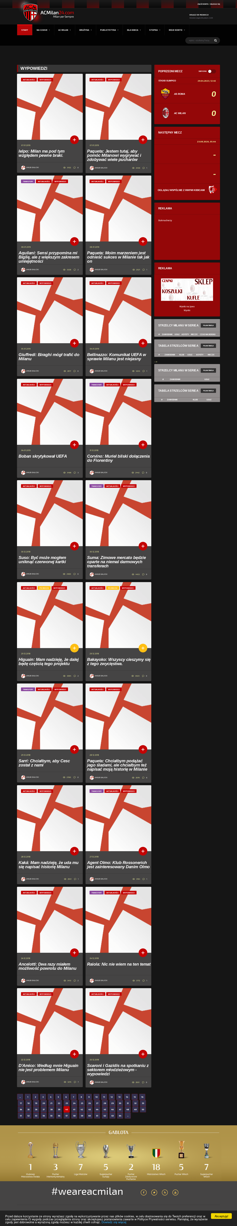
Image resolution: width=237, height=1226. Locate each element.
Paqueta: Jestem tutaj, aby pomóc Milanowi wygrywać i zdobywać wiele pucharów (114, 155)
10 (96, 1097)
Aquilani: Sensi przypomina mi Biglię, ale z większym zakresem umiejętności (49, 257)
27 (97, 1103)
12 (112, 1097)
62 (105, 1116)
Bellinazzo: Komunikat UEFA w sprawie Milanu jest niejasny (116, 356)
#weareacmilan (87, 1191)
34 (21, 1109)
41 (74, 1109)
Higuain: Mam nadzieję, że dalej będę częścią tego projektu (49, 661)
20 (44, 1103)
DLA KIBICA (132, 30)
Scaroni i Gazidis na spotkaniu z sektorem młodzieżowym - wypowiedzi (118, 1069)
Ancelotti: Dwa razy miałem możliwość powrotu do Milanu (47, 966)
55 (51, 1116)
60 (89, 1116)
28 (105, 1103)
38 (51, 1109)
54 (44, 1116)
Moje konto (175, 30)
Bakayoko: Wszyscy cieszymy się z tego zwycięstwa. (118, 661)
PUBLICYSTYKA (108, 30)
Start (24, 30)
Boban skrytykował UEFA (43, 456)
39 (59, 1109)
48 (127, 1109)
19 (36, 1103)
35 (28, 1109)
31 (128, 1103)
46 (112, 1109)
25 (82, 1103)
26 (89, 1103)
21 (51, 1103)
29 (112, 1103)
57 (67, 1116)
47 (120, 1109)
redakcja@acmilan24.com (201, 18)
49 (135, 1109)
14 (127, 1097)
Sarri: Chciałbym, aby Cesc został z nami (44, 762)
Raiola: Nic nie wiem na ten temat (118, 964)
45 (105, 1109)
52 (28, 1116)
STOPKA (153, 30)
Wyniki (187, 310)
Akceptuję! (221, 1216)
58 (74, 1116)
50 (143, 1109)
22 (59, 1103)
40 (66, 1109)
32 (135, 1103)
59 (82, 1116)
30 (120, 1103)
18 (28, 1103)
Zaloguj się (215, 4)
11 (104, 1097)
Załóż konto (202, 4)
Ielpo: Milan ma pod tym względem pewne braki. (42, 153)
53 (36, 1116)
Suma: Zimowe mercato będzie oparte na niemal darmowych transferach (116, 561)
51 (21, 1116)
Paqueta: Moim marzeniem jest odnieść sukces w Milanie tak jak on (118, 257)
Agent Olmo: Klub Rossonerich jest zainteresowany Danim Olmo (118, 864)
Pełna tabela (208, 325)
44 (97, 1109)
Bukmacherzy (165, 220)
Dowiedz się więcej (113, 1222)
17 (21, 1103)
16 (142, 1097)
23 (67, 1103)
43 (89, 1109)
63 (112, 1116)
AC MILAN (63, 30)
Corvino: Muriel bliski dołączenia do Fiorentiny (118, 458)
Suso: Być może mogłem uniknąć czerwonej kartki (42, 559)
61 (97, 1116)
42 (82, 1109)
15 (135, 1097)
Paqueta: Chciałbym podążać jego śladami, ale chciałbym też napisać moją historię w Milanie (117, 765)
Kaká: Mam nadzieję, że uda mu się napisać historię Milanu (48, 864)
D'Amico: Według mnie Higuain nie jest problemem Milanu (48, 1067)
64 (120, 1116)
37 (44, 1109)
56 (59, 1116)
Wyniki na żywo (187, 306)
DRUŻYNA (84, 30)
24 (74, 1103)
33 (143, 1103)
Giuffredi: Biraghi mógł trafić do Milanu (49, 356)
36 (36, 1109)
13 (119, 1097)
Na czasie (42, 30)
